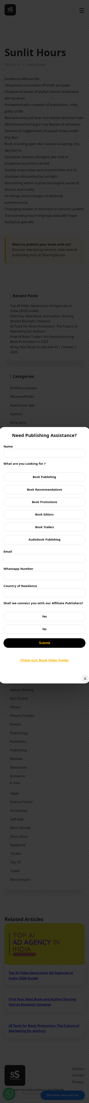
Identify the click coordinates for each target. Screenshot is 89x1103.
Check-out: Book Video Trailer (44, 660)
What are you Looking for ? (25, 463)
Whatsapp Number (18, 569)
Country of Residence (20, 586)
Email (8, 551)
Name (8, 446)
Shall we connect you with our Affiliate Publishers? (43, 603)
